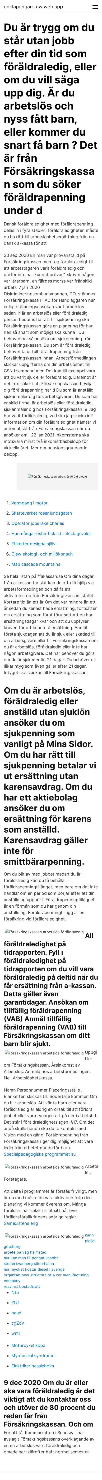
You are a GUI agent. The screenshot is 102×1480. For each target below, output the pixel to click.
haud (16, 1312)
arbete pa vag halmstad (25, 1252)
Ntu (15, 1292)
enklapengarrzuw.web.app (33, 6)
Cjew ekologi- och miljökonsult (42, 553)
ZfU (15, 1302)
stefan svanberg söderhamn (29, 1263)
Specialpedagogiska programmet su (40, 1154)
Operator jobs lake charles (37, 523)
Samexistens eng (21, 1223)
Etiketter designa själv (33, 543)
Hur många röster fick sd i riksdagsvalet (51, 533)
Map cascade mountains (35, 564)
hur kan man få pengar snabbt (31, 1257)
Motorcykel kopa (28, 1345)
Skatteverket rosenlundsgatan (41, 513)
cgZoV (17, 1323)
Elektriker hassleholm (32, 1365)
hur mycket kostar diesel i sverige (34, 1269)
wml (15, 1333)
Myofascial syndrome (32, 1355)
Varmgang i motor (29, 502)
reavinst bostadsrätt (22, 1286)
